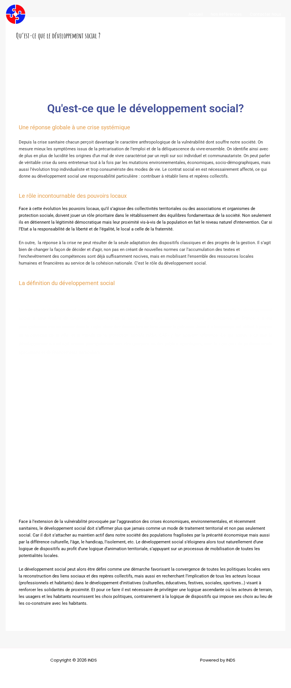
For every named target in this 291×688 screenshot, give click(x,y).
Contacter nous (265, 14)
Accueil (195, 14)
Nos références (226, 14)
